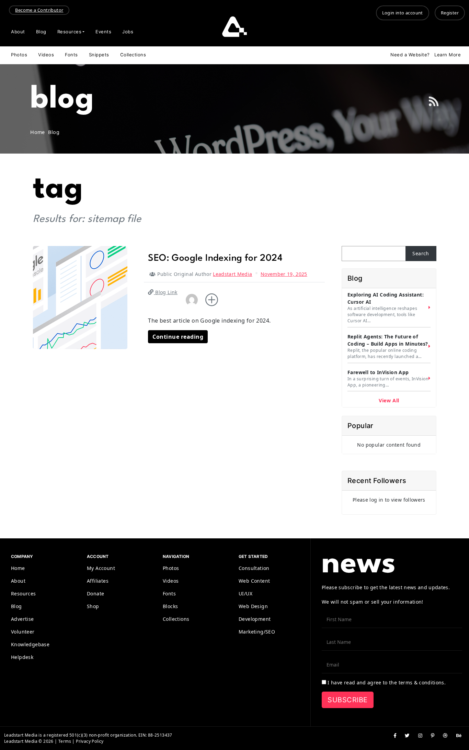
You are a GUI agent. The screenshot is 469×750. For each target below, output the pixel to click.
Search (420, 253)
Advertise (22, 619)
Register (450, 13)
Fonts (71, 54)
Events (103, 31)
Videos (46, 54)
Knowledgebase (30, 644)
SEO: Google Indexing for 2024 (215, 258)
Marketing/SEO (257, 631)
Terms (64, 741)
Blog (41, 31)
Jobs (127, 31)
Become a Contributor (39, 10)
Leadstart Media (232, 274)
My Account (101, 568)
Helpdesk (22, 657)
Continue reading (177, 336)
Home (18, 568)
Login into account (402, 13)
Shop (93, 606)
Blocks (170, 606)
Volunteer (23, 631)
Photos (19, 54)
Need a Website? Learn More (425, 54)
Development (255, 619)
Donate (95, 593)
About (18, 31)
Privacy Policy (90, 741)
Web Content (254, 581)
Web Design (253, 606)
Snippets (99, 54)
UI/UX (245, 593)
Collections (133, 54)
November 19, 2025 (284, 274)
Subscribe (348, 700)
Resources (69, 31)
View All (389, 400)
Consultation (254, 568)
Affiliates (97, 581)
